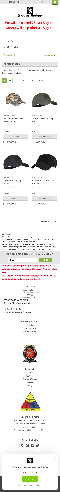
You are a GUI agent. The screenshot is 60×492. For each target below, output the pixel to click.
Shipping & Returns (30, 331)
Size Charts (30, 376)
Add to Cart (16, 136)
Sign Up (44, 2)
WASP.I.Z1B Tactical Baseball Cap (13, 120)
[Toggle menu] (4, 4)
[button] (30, 55)
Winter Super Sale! (30, 427)
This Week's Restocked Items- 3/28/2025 (30, 421)
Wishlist (30, 325)
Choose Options (44, 136)
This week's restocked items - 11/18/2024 (30, 430)
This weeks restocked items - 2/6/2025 (30, 424)
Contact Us (30, 382)
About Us (30, 373)
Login (37, 2)
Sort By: (22, 80)
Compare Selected (48, 222)
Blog (30, 386)
